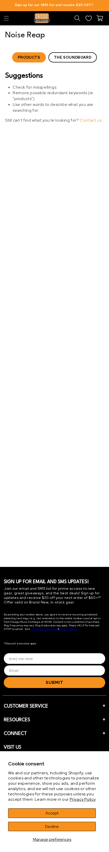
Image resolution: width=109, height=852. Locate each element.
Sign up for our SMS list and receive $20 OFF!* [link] (54, 5)
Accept (52, 813)
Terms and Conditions (44, 629)
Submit (54, 682)
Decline (52, 826)
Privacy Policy (83, 799)
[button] (6, 18)
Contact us (90, 120)
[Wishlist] (88, 18)
